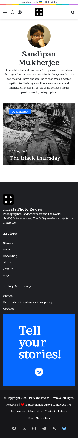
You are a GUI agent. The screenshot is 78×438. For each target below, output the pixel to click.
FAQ (6, 275)
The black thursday (35, 158)
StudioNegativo (61, 404)
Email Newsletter (39, 418)
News (7, 249)
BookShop (10, 256)
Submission (34, 411)
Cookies (8, 308)
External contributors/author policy (27, 302)
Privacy (8, 295)
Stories (8, 243)
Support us (18, 411)
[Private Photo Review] (39, 12)
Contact (50, 411)
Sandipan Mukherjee (39, 58)
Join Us (8, 269)
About (7, 262)
